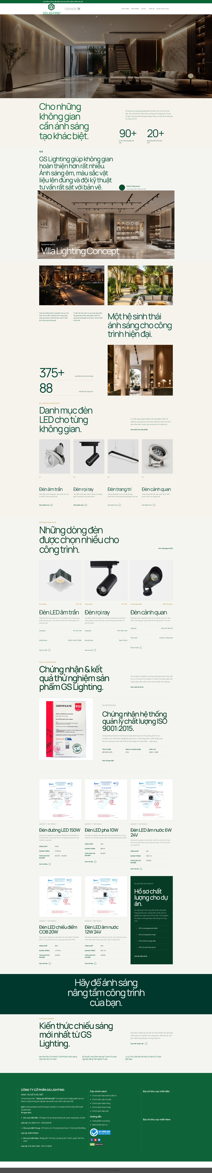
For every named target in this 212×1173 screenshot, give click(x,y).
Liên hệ (152, 8)
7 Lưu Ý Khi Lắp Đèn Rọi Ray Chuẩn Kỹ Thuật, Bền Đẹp (143, 1057)
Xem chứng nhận (108, 761)
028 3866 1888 (34, 1146)
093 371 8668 (46, 1146)
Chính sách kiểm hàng (101, 1103)
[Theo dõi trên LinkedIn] (99, 1140)
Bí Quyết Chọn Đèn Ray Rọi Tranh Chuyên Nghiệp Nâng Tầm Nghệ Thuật (99, 1057)
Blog (144, 8)
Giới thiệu (125, 8)
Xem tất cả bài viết (139, 1044)
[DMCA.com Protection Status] (96, 1144)
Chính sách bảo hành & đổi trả (104, 1095)
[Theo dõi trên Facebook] (91, 1140)
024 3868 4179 (34, 1123)
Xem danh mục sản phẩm (139, 430)
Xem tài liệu (43, 864)
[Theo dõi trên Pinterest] (95, 1140)
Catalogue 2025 (162, 8)
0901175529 (33, 1133)
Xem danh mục (44, 505)
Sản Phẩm (135, 8)
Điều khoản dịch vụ (100, 1124)
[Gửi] (79, 9)
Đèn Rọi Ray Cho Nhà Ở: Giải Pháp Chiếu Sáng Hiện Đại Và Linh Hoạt (58, 1057)
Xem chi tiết (43, 650)
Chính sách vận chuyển (101, 1099)
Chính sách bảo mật (100, 1111)
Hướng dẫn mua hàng (101, 1121)
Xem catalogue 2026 (165, 548)
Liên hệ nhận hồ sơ (140, 956)
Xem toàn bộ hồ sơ (137, 687)
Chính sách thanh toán (101, 1107)
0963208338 (46, 1123)
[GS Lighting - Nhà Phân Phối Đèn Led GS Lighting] (52, 8)
